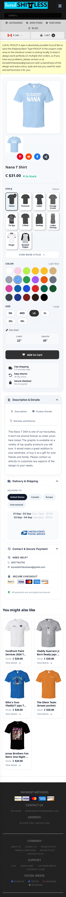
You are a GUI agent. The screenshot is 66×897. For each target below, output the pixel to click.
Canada (35, 497)
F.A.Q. (13, 865)
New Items (36, 22)
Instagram (50, 881)
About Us (16, 846)
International (16, 504)
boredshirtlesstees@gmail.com (28, 567)
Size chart (14, 330)
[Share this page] (46, 157)
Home (2, 779)
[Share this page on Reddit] (29, 156)
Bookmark (37, 885)
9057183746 (18, 562)
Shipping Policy (35, 853)
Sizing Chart (27, 865)
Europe (49, 497)
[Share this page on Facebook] (37, 156)
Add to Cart (34, 354)
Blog (35, 28)
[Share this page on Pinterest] (20, 156)
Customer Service (47, 865)
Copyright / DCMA (35, 869)
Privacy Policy (48, 846)
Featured (55, 22)
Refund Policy (47, 850)
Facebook (19, 881)
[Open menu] (60, 6)
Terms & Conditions (25, 850)
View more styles (30, 254)
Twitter (34, 881)
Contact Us (31, 846)
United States (17, 497)
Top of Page (63, 779)
